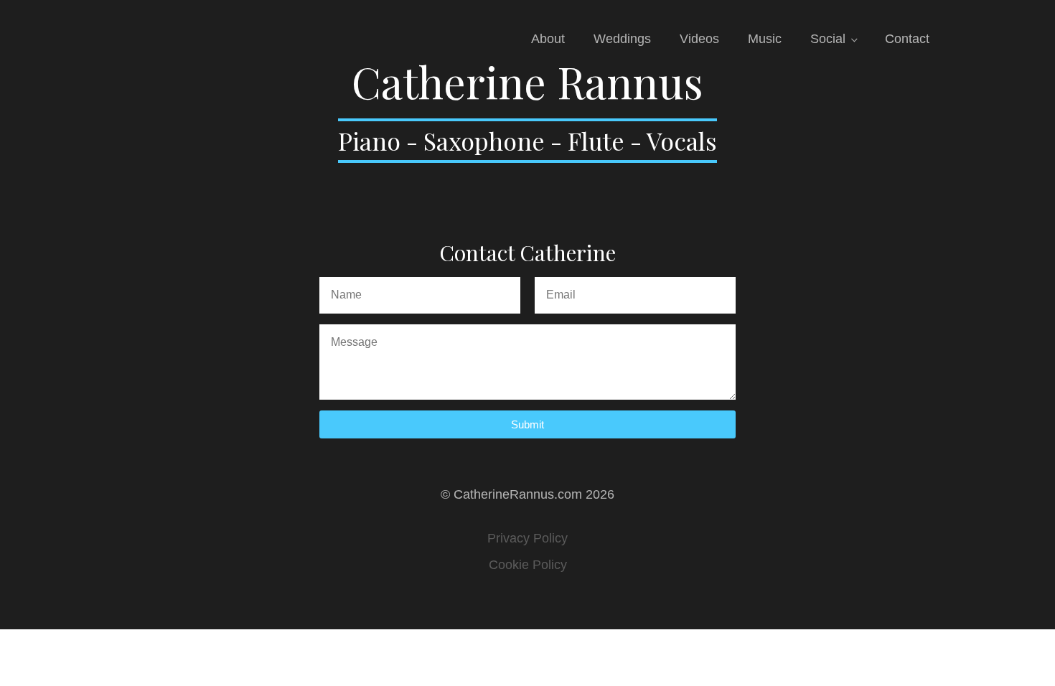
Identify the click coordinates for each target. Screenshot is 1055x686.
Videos (699, 39)
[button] (527, 424)
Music (765, 39)
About (548, 39)
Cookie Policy (528, 565)
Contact (907, 39)
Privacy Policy (527, 538)
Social (827, 39)
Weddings (622, 39)
